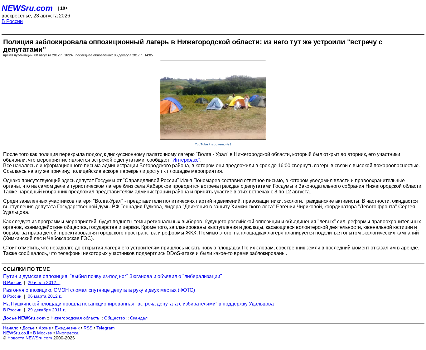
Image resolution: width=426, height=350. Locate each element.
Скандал (139, 317)
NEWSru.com (27, 8)
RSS (88, 327)
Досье (28, 327)
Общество (114, 317)
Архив (45, 327)
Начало (10, 327)
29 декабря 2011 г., (47, 309)
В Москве (42, 332)
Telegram (105, 327)
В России (12, 21)
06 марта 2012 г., (45, 296)
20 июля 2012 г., (44, 282)
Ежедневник (67, 327)
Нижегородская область (75, 317)
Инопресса (67, 332)
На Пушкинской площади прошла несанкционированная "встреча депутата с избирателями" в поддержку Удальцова (138, 303)
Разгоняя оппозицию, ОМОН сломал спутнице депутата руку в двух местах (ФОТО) (99, 290)
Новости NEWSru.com (29, 337)
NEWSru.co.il (16, 332)
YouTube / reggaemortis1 (213, 144)
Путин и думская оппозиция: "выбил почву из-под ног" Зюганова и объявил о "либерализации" (112, 276)
